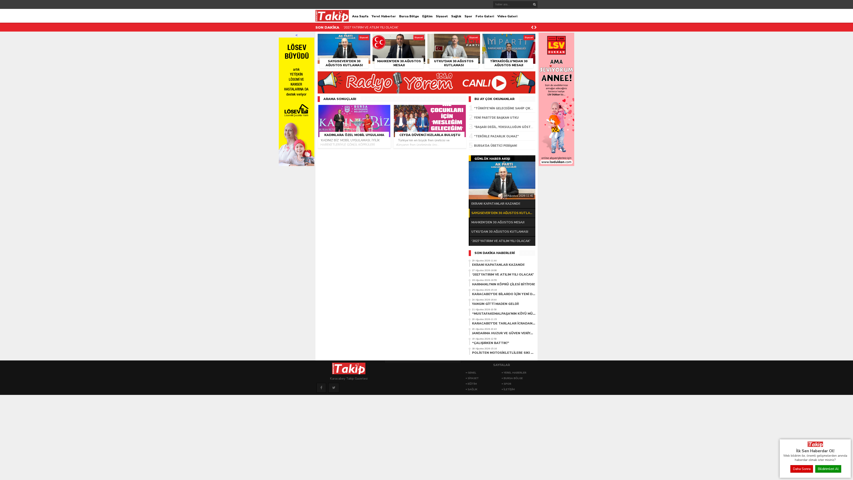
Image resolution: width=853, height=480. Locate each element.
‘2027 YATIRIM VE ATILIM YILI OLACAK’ (371, 27)
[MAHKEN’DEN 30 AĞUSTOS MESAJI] (399, 39)
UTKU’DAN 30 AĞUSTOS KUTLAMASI (499, 232)
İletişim (509, 389)
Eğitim (427, 16)
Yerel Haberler (384, 16)
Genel (472, 372)
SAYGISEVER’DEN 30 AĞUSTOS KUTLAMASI (503, 213)
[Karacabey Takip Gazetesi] (815, 445)
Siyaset (442, 16)
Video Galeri (507, 16)
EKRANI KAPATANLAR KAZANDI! (495, 204)
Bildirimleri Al (828, 468)
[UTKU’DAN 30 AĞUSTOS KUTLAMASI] (453, 39)
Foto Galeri (485, 16)
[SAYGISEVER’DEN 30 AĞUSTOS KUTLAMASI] (344, 39)
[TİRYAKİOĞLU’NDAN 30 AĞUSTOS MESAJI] (508, 39)
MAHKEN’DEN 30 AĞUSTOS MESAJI (497, 222)
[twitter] (333, 388)
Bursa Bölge (409, 16)
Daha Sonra (802, 468)
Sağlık (456, 16)
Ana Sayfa (360, 16)
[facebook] (321, 388)
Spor (468, 16)
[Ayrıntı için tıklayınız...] (556, 164)
